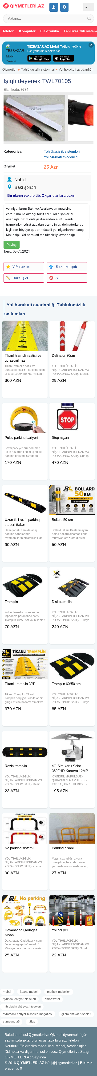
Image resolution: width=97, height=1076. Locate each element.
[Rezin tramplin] (25, 737)
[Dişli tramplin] (72, 573)
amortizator (52, 999)
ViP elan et (20, 267)
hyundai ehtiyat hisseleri (19, 999)
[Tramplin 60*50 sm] (72, 655)
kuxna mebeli (29, 991)
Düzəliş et (20, 278)
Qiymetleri (9, 69)
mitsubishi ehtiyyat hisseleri (22, 1006)
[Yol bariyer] (72, 901)
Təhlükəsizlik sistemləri (38, 69)
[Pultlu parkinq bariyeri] (25, 408)
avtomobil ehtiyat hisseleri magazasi (28, 1014)
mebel (7, 991)
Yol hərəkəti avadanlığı (76, 69)
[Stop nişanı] (72, 408)
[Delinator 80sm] (72, 326)
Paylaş (11, 244)
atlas (31, 1021)
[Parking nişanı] (72, 819)
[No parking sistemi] (25, 819)
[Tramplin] (25, 573)
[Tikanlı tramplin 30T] (25, 655)
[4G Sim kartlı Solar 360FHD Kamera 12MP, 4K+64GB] (72, 737)
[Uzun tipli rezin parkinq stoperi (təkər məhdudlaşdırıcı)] (25, 490)
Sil (58, 278)
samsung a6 (11, 1021)
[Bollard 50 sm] (72, 490)
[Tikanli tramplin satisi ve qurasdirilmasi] (25, 326)
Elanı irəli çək (66, 267)
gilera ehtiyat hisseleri (76, 1014)
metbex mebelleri (58, 991)
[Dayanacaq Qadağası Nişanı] (25, 901)
